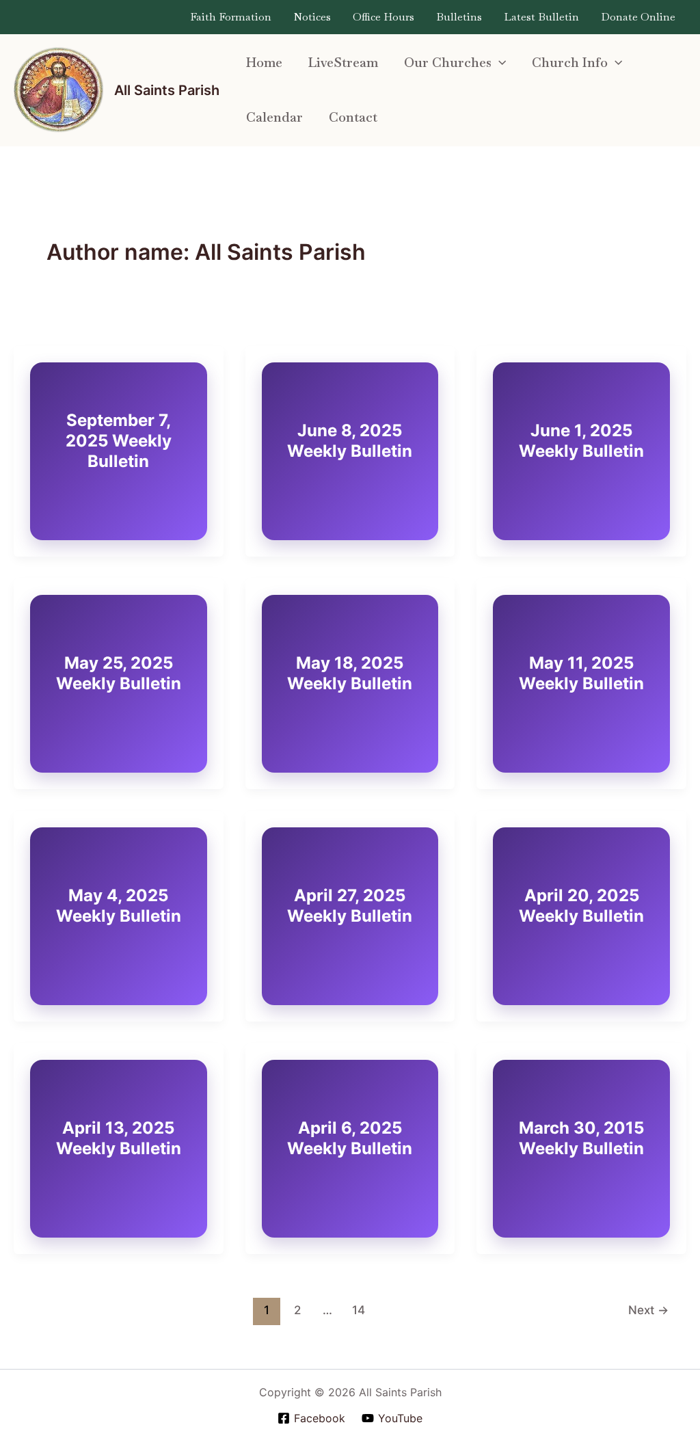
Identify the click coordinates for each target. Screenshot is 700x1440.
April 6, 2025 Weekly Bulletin (349, 1138)
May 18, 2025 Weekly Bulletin (349, 673)
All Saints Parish (166, 90)
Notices (312, 17)
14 (358, 1310)
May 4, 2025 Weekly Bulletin (118, 905)
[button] (499, 63)
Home (264, 62)
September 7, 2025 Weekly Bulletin (119, 440)
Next (648, 1310)
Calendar (274, 117)
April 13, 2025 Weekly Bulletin (118, 1138)
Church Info (570, 62)
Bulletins (459, 17)
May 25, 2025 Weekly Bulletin (118, 673)
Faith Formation (230, 17)
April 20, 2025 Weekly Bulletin (581, 905)
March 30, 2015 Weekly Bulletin (581, 1138)
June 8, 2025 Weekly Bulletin (349, 441)
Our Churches (448, 62)
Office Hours (383, 17)
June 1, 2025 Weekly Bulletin (581, 441)
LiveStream (343, 62)
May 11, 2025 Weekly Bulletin (581, 673)
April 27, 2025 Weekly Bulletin (349, 905)
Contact (353, 117)
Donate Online (638, 17)
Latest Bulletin (541, 17)
